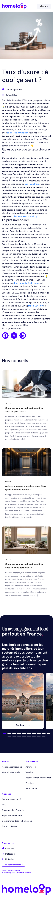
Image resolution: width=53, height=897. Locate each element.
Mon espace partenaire (12, 865)
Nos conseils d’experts (13, 810)
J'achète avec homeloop (25, 216)
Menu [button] (43, 6)
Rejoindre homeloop (12, 815)
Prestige (30, 783)
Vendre (29, 772)
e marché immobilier (18, 132)
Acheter (30, 766)
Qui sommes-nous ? (11, 799)
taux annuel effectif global (27, 283)
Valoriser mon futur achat (38, 777)
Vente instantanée (11, 772)
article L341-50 (35, 305)
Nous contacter (9, 826)
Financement (32, 788)
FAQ (4, 804)
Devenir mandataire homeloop (17, 820)
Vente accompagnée (12, 766)
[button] (4, 733)
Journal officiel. (32, 183)
